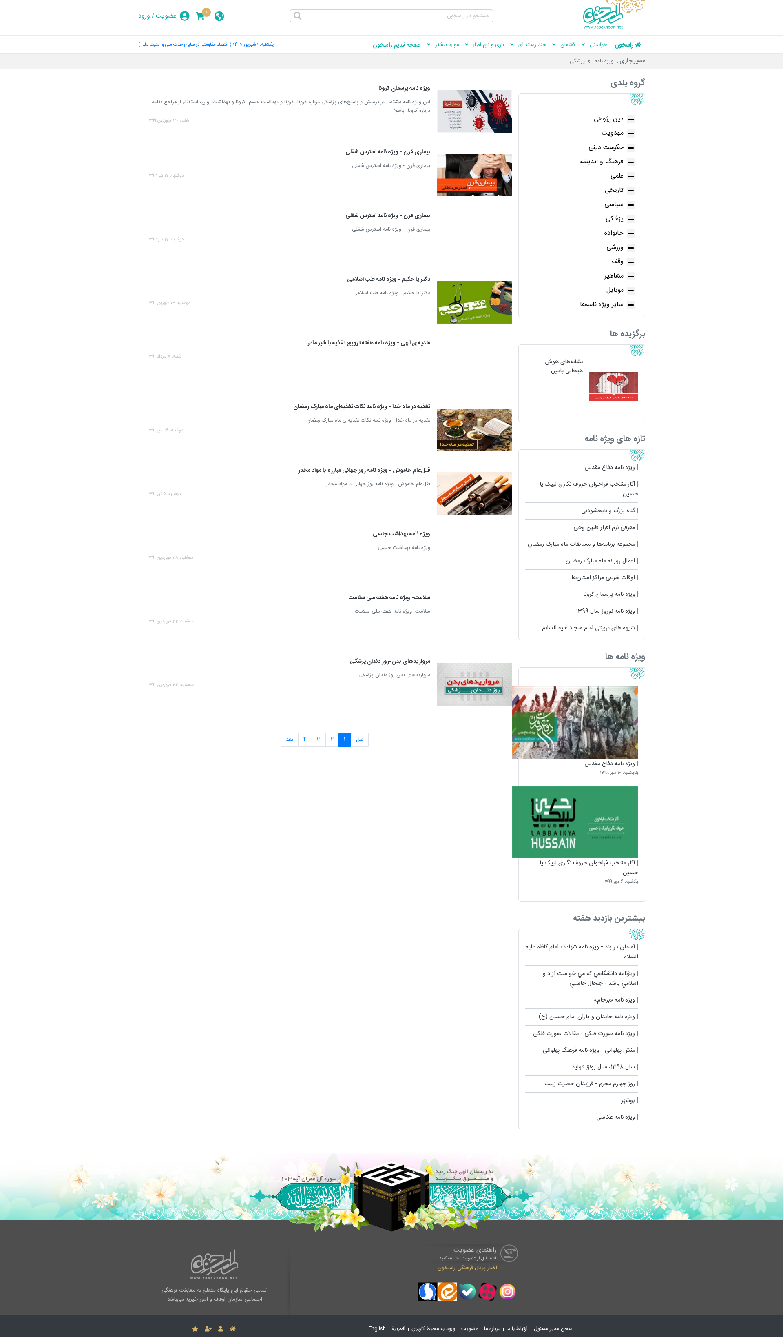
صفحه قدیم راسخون (397, 45)
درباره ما (492, 1329)
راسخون (624, 45)
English (377, 1329)
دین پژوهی (609, 118)
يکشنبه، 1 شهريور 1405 (253, 45)
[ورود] (220, 1329)
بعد (289, 739)
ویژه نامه (604, 61)
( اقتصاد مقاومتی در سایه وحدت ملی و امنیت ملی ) (184, 45)
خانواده (614, 233)
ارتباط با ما (517, 1329)
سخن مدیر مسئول (553, 1329)
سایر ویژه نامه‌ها (602, 304)
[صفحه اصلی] (232, 1329)
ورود (144, 16)
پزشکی (577, 61)
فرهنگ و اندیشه (602, 161)
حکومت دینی (606, 147)
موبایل (615, 290)
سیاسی (614, 204)
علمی (617, 176)
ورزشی (615, 247)
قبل (359, 739)
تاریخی (614, 190)
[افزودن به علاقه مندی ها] (195, 1329)
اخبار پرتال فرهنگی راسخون (467, 1267)
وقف (618, 261)
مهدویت (613, 133)
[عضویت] (208, 1329)
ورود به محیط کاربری (433, 1329)
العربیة (398, 1329)
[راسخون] (614, 27)
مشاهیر (614, 276)
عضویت (166, 16)
